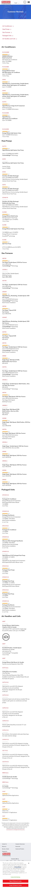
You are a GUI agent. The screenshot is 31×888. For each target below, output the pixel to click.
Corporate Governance (20, 844)
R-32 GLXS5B (5, 113)
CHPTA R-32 (5, 695)
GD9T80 (4, 332)
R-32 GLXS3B (5, 129)
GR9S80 (4, 356)
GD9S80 (4, 418)
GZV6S (4, 172)
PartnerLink (18, 846)
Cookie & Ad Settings (15, 877)
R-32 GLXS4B (5, 66)
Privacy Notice (18, 867)
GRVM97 (4, 291)
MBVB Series (5, 772)
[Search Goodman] (24, 2)
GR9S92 (4, 479)
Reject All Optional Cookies (16, 881)
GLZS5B (4, 239)
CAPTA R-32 (5, 682)
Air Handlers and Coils (8, 38)
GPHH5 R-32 (5, 566)
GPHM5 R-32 (5, 551)
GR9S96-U (4, 461)
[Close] (28, 863)
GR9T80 (4, 306)
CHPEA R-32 (5, 730)
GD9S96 (4, 470)
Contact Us (4, 844)
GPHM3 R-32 (5, 577)
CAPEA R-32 (5, 720)
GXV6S (4, 79)
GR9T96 (4, 392)
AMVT (3, 643)
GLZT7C (4, 146)
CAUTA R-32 (5, 761)
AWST (3, 658)
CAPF (3, 799)
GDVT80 (4, 280)
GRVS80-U (4, 379)
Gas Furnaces (6, 32)
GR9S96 (4, 451)
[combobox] (17, 3)
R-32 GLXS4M (5, 52)
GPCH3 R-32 (5, 525)
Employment (4, 851)
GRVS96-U (4, 442)
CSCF (3, 816)
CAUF (3, 791)
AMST (3, 621)
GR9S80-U (4, 405)
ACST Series (5, 667)
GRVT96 (4, 343)
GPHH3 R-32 (5, 590)
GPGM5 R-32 (5, 601)
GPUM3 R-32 (5, 537)
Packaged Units (6, 35)
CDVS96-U (4, 269)
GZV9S (4, 159)
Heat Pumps (6, 29)
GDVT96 (4, 367)
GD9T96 (4, 429)
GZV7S (4, 184)
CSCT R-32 (5, 750)
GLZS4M (4, 212)
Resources (4, 846)
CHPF (3, 806)
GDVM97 (4, 317)
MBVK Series (5, 782)
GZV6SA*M (5, 197)
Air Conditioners (7, 26)
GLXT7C (4, 101)
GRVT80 (4, 258)
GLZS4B (4, 225)
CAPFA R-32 (5, 708)
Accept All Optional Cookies (15, 885)
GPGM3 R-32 (5, 511)
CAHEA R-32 (5, 739)
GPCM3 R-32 (5, 495)
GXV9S (4, 90)
